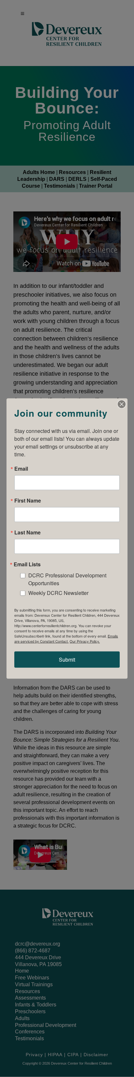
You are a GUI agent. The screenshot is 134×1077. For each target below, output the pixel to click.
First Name (27, 500)
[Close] (122, 404)
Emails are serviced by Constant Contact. (66, 638)
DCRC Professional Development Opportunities (67, 578)
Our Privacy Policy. (85, 641)
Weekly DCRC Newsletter (58, 593)
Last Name (27, 532)
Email (21, 468)
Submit (67, 659)
